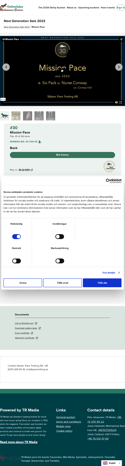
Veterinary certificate (24, 338)
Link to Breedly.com (24, 323)
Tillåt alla (102, 282)
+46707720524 (107, 430)
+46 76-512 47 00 (98, 438)
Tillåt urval (62, 282)
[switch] (59, 236)
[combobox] (111, 463)
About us (72, 7)
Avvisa (22, 282)
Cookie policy (64, 431)
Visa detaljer (108, 272)
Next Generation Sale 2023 (17, 27)
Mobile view (63, 426)
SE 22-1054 (24, 170)
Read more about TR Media (19, 442)
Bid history (62, 154)
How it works (108, 7)
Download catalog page (26, 328)
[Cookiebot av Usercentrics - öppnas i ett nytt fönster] (108, 181)
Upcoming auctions (88, 7)
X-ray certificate (22, 333)
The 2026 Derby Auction (51, 7)
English (112, 463)
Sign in (121, 7)
